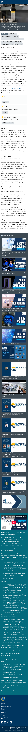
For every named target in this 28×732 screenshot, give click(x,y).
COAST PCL (18, 44)
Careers (3, 709)
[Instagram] (8, 722)
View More (5, 102)
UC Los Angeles (17, 728)
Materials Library (18, 39)
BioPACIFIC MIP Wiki (7, 44)
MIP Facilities (12, 34)
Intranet (3, 715)
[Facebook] (2, 722)
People (4, 705)
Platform (4, 34)
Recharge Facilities (7, 39)
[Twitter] (5, 722)
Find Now (5, 112)
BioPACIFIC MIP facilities (18, 89)
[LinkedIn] (11, 722)
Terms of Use (5, 717)
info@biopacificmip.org (6, 693)
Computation (17, 41)
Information (4, 714)
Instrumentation (6, 36)
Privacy (3, 718)
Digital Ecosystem (7, 41)
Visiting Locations (5, 708)
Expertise (15, 36)
